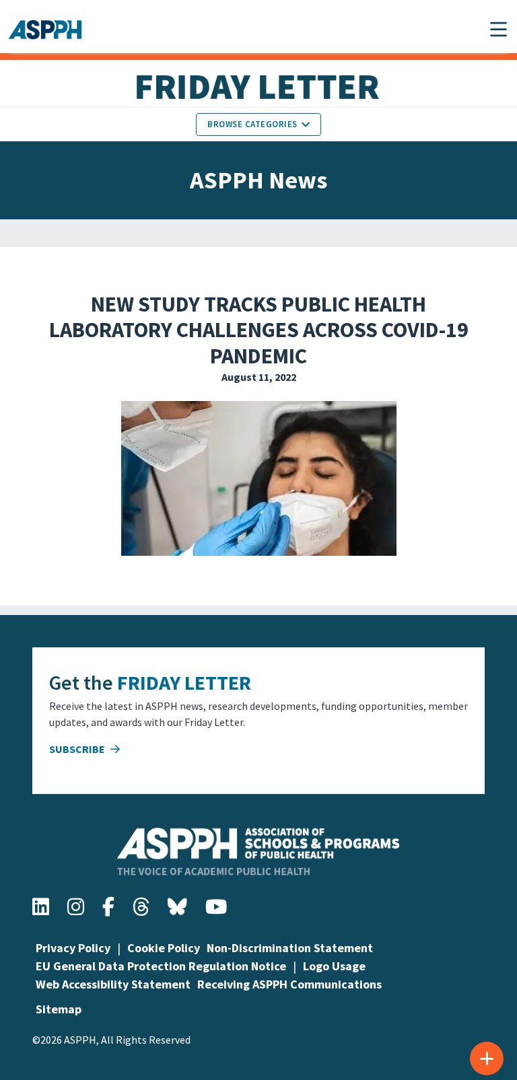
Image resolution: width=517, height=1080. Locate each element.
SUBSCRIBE (78, 749)
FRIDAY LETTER (184, 682)
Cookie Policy (163, 948)
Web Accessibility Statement (113, 984)
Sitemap (58, 1009)
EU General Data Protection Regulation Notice (161, 966)
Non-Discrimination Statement (290, 948)
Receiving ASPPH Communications (289, 984)
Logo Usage (334, 966)
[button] (498, 29)
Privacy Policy (73, 948)
